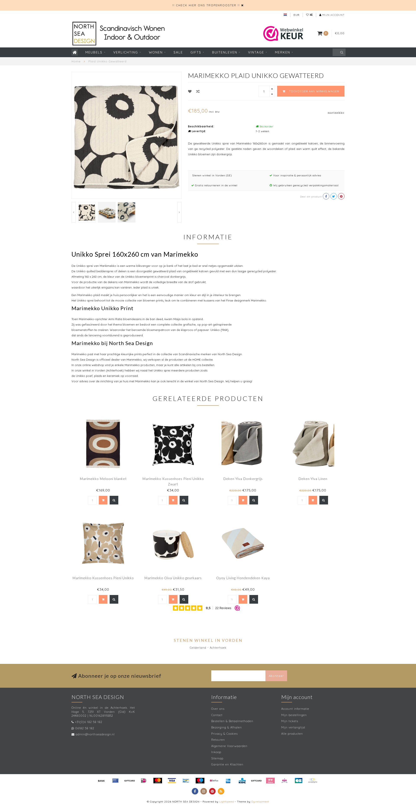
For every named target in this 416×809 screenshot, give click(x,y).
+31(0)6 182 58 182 (88, 722)
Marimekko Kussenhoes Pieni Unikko (103, 578)
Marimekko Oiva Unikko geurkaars (173, 578)
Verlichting (125, 52)
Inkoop (216, 752)
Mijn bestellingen (294, 715)
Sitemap (217, 758)
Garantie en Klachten (227, 764)
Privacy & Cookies (224, 733)
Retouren (218, 739)
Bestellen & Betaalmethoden (232, 721)
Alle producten (292, 733)
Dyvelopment (260, 801)
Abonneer (276, 676)
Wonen (156, 52)
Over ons (217, 708)
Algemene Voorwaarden (229, 746)
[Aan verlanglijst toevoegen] (190, 91)
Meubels (93, 52)
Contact (217, 715)
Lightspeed (226, 801)
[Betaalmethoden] (101, 780)
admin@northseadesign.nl (95, 734)
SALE (178, 52)
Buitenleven (224, 52)
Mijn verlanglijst (293, 727)
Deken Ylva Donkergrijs (243, 479)
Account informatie (295, 708)
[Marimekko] (335, 112)
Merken (282, 52)
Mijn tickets (289, 721)
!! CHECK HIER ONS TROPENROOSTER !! (206, 5)
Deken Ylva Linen (312, 479)
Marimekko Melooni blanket (103, 479)
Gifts (195, 52)
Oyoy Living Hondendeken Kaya (243, 578)
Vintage (256, 52)
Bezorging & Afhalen (226, 727)
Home (76, 61)
